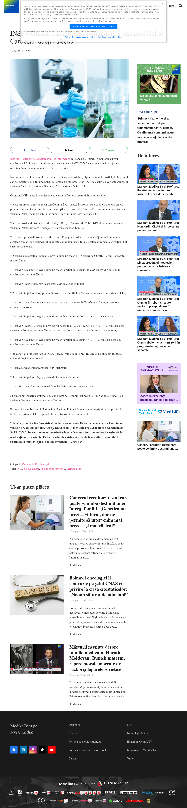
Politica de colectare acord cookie (89, 750)
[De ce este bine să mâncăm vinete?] (159, 84)
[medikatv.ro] (161, 792)
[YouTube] (52, 749)
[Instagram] (33, 749)
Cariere (73, 758)
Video (130, 758)
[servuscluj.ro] (135, 800)
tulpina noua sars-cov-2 (53, 468)
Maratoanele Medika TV (141, 750)
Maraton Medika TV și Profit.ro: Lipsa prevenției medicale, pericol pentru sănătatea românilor (158, 264)
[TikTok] (42, 749)
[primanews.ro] (47, 792)
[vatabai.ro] (149, 801)
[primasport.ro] (84, 793)
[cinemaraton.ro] (172, 792)
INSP (19, 468)
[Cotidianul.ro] (129, 792)
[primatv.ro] (12, 793)
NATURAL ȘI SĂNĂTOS (154, 69)
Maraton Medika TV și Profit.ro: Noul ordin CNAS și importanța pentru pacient (158, 226)
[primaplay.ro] (60, 793)
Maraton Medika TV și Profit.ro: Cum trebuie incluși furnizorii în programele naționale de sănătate (158, 344)
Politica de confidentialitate (85, 741)
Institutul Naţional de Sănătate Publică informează (40, 159)
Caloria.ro (147, 111)
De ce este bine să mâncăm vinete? (158, 97)
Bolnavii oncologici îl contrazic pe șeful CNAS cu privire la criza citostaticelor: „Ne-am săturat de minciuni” (98, 586)
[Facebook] (14, 749)
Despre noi (75, 725)
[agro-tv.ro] (116, 800)
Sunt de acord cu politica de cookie (93, 26)
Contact (73, 733)
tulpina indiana (31, 468)
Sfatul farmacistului (152, 369)
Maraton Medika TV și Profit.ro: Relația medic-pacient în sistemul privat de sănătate (158, 190)
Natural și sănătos (137, 733)
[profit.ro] (111, 792)
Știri (48, 464)
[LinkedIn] (23, 749)
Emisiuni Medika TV (139, 741)
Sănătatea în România (32, 464)
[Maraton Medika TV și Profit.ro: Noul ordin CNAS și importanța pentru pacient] (158, 210)
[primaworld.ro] (101, 800)
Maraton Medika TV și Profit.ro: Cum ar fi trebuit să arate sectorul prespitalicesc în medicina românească (158, 304)
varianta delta (74, 468)
